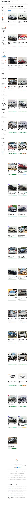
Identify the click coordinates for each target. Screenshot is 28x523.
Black (4, 150)
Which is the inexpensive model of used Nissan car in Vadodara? (16, 475)
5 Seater (4, 130)
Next (16, 16)
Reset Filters (16, 467)
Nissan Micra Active (20, 66)
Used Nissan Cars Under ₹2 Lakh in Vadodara (21, 490)
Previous (8, 16)
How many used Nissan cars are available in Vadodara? (16, 473)
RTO (2, 125)
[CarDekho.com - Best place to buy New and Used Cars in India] (4, 1)
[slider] (5, 27)
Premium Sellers (3, 119)
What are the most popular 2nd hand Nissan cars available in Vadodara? (17, 477)
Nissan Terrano (10, 150)
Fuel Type (3, 73)
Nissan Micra (10, 129)
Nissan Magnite (19, 22)
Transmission (4, 78)
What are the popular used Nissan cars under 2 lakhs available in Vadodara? (17, 479)
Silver (4, 149)
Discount (3, 133)
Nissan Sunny (10, 86)
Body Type (3, 103)
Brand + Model (4, 37)
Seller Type (3, 109)
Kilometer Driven (3, 84)
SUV (5, 104)
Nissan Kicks (9, 22)
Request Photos (22, 38)
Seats (2, 129)
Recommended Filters (4, 10)
